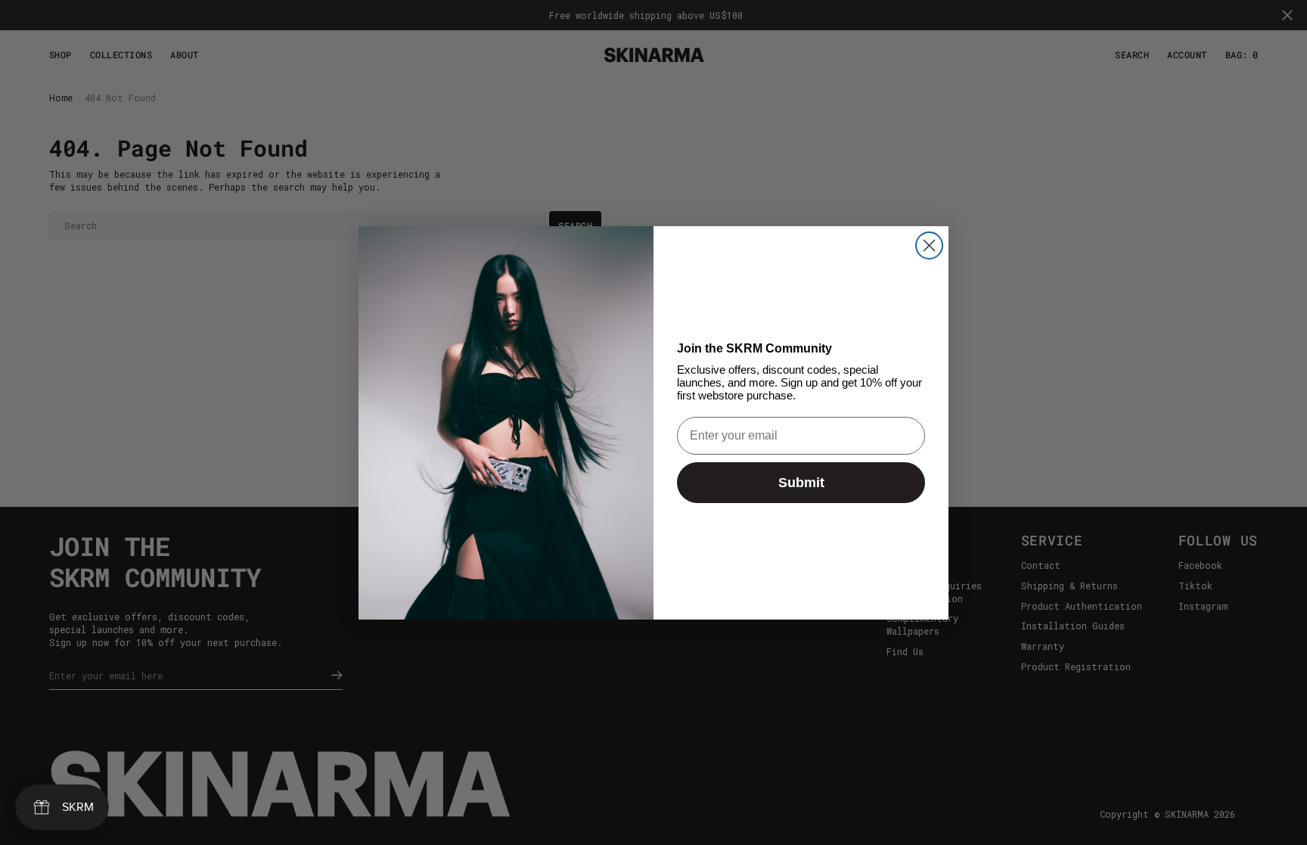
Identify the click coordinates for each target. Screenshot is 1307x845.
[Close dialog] (929, 245)
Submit (801, 482)
